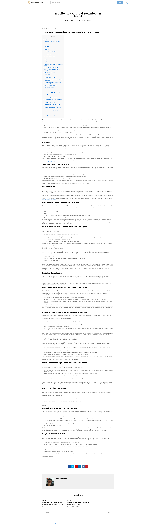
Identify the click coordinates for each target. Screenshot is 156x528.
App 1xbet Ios (47, 90)
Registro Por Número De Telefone (51, 67)
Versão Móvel (47, 74)
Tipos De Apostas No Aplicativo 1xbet (52, 41)
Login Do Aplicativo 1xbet (49, 72)
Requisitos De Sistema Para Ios (50, 95)
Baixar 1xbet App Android (49, 102)
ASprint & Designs (56, 523)
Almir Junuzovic (79, 20)
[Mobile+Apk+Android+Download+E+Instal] (72, 466)
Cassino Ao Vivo (47, 89)
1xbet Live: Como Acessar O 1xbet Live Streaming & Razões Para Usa (52, 503)
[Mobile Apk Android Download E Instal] (69, 466)
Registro (46, 39)
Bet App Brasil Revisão (49, 87)
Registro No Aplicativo (49, 52)
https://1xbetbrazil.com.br (53, 161)
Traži (120, 2)
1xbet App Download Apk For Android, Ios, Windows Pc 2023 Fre (78, 503)
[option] (53, 503)
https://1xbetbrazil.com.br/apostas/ (49, 199)
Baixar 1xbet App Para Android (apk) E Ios (53, 113)
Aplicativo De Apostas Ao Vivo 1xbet (51, 97)
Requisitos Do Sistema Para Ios (50, 115)
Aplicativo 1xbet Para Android (50, 85)
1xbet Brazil (88, 20)
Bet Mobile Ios (47, 43)
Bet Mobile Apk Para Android (50, 51)
